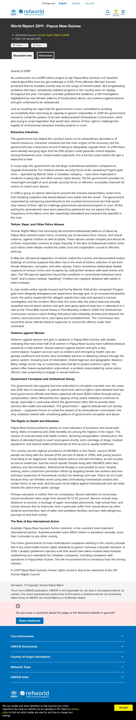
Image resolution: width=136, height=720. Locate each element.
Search (107, 14)
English (63, 3)
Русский (89, 3)
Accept (123, 707)
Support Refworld (116, 15)
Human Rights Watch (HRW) (53, 35)
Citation (19, 45)
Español (76, 3)
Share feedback (29, 621)
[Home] (27, 12)
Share (39, 45)
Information (45, 55)
